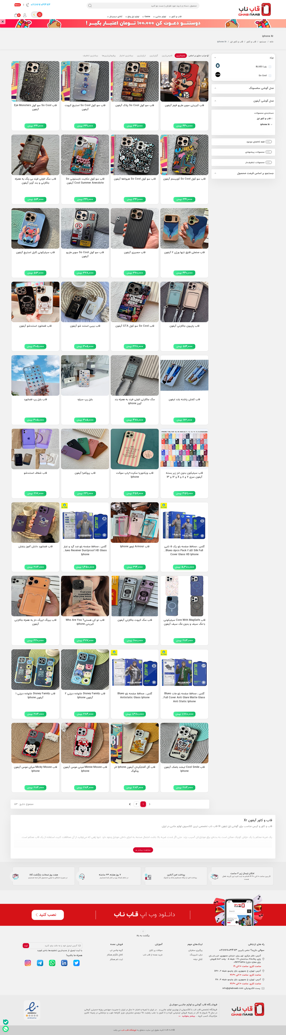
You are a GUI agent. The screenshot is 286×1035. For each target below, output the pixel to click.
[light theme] (39, 14)
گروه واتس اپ (116, 950)
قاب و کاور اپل (236, 41)
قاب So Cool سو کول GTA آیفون (134, 326)
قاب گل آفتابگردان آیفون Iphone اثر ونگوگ (134, 769)
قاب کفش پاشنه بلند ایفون (184, 399)
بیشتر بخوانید (188, 1016)
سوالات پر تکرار (156, 950)
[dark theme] (34, 14)
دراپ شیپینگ (196, 955)
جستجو (263, 41)
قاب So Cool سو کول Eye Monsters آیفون (35, 107)
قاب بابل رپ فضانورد (35, 399)
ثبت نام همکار (116, 959)
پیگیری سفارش (195, 950)
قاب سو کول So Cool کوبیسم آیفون (184, 179)
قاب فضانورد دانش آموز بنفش (35, 546)
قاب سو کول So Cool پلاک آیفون (134, 105)
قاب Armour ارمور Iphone (134, 546)
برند (272, 58)
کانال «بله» (197, 959)
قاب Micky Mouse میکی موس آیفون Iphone (35, 769)
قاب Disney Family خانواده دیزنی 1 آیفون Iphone (35, 695)
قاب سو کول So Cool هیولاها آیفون (135, 179)
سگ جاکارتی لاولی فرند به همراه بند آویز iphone (135, 401)
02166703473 (40, 5)
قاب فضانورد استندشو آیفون (35, 326)
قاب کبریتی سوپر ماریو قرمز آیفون (184, 105)
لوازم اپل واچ (133, 16)
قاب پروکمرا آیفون (85, 473)
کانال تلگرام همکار (115, 955)
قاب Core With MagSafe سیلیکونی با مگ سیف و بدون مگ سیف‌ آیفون (184, 622)
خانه (271, 41)
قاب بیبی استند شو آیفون (85, 326)
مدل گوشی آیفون (263, 101)
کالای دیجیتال (115, 16)
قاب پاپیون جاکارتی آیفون (184, 326)
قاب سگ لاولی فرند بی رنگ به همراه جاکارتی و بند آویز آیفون (35, 181)
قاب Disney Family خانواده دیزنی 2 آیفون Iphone (85, 695)
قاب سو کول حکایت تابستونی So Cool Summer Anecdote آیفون (85, 181)
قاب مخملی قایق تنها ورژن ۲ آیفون (184, 252)
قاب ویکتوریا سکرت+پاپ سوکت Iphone (134, 475)
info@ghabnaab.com (232, 988)
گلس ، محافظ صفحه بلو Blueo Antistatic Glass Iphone (135, 695)
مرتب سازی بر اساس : (197, 55)
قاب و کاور (176, 16)
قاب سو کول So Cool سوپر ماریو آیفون (85, 254)
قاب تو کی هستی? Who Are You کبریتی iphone (85, 622)
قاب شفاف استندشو (35, 473)
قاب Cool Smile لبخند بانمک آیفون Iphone (184, 769)
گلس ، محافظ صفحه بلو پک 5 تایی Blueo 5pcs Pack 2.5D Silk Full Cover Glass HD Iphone (184, 549)
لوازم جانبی (160, 16)
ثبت (26, 945)
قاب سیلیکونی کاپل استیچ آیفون (35, 252)
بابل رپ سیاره (85, 399)
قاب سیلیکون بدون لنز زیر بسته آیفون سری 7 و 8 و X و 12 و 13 (184, 475)
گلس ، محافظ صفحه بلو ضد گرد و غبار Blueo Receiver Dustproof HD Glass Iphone (85, 549)
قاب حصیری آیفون (134, 252)
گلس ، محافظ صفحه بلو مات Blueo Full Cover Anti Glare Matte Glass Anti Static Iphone (184, 696)
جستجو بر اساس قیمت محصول (255, 173)
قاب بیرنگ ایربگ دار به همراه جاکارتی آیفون (35, 622)
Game (147, 16)
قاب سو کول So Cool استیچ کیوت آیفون (85, 107)
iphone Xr (265, 124)
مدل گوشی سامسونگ (261, 88)
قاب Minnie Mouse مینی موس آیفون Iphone (85, 769)
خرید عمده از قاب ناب (153, 955)
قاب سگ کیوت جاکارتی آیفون (135, 620)
